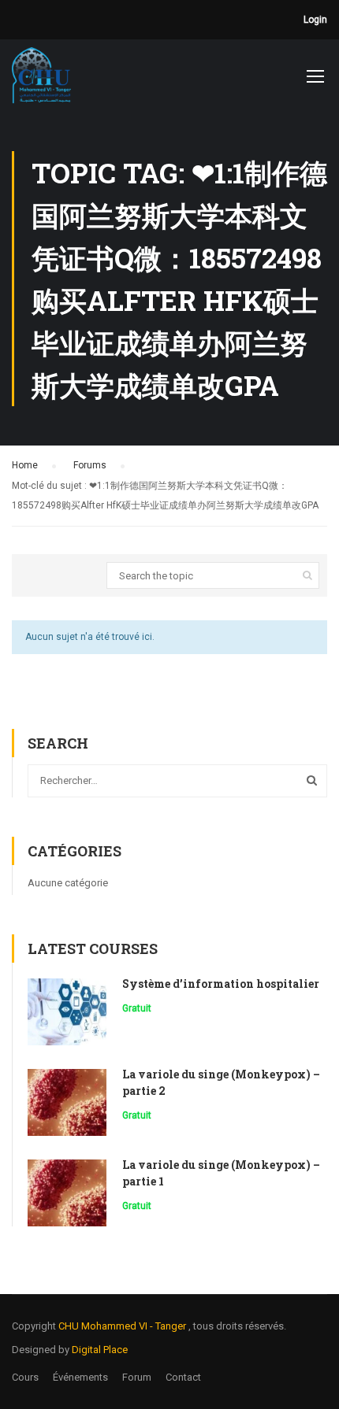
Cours (25, 1377)
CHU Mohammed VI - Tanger (123, 1326)
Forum (136, 1377)
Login (315, 19)
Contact (183, 1377)
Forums (89, 465)
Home (25, 465)
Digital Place (100, 1349)
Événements (80, 1377)
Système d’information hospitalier (220, 983)
